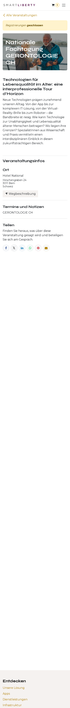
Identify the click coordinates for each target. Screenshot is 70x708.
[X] (14, 248)
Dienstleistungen (15, 699)
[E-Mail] (46, 248)
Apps (6, 693)
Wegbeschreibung (22, 193)
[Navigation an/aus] (63, 5)
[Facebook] (6, 248)
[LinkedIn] (22, 248)
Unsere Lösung (14, 688)
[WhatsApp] (30, 248)
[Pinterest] (38, 248)
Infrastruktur (12, 705)
